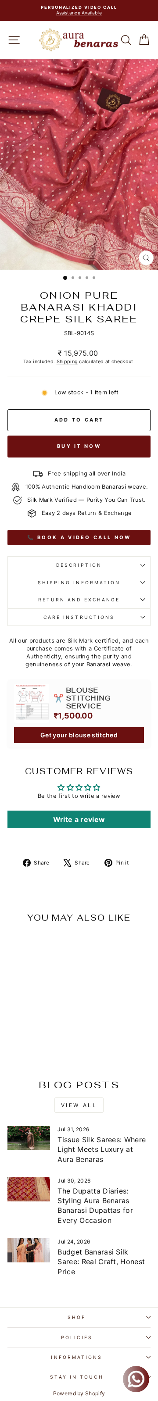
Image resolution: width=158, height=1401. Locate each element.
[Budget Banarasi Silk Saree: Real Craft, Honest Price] (28, 1250)
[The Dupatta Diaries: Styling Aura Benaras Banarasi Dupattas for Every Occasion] (28, 1189)
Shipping (67, 361)
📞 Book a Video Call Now (79, 537)
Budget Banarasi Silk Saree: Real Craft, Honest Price (101, 1261)
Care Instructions (79, 617)
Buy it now (79, 446)
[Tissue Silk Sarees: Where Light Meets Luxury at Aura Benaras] (28, 1138)
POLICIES (77, 1337)
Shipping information (79, 582)
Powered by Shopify (79, 1393)
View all (79, 1105)
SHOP (77, 1317)
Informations (76, 1357)
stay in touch (76, 1377)
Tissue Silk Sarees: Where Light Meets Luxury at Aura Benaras (101, 1149)
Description (79, 565)
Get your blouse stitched (79, 735)
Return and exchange (79, 599)
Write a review (79, 819)
